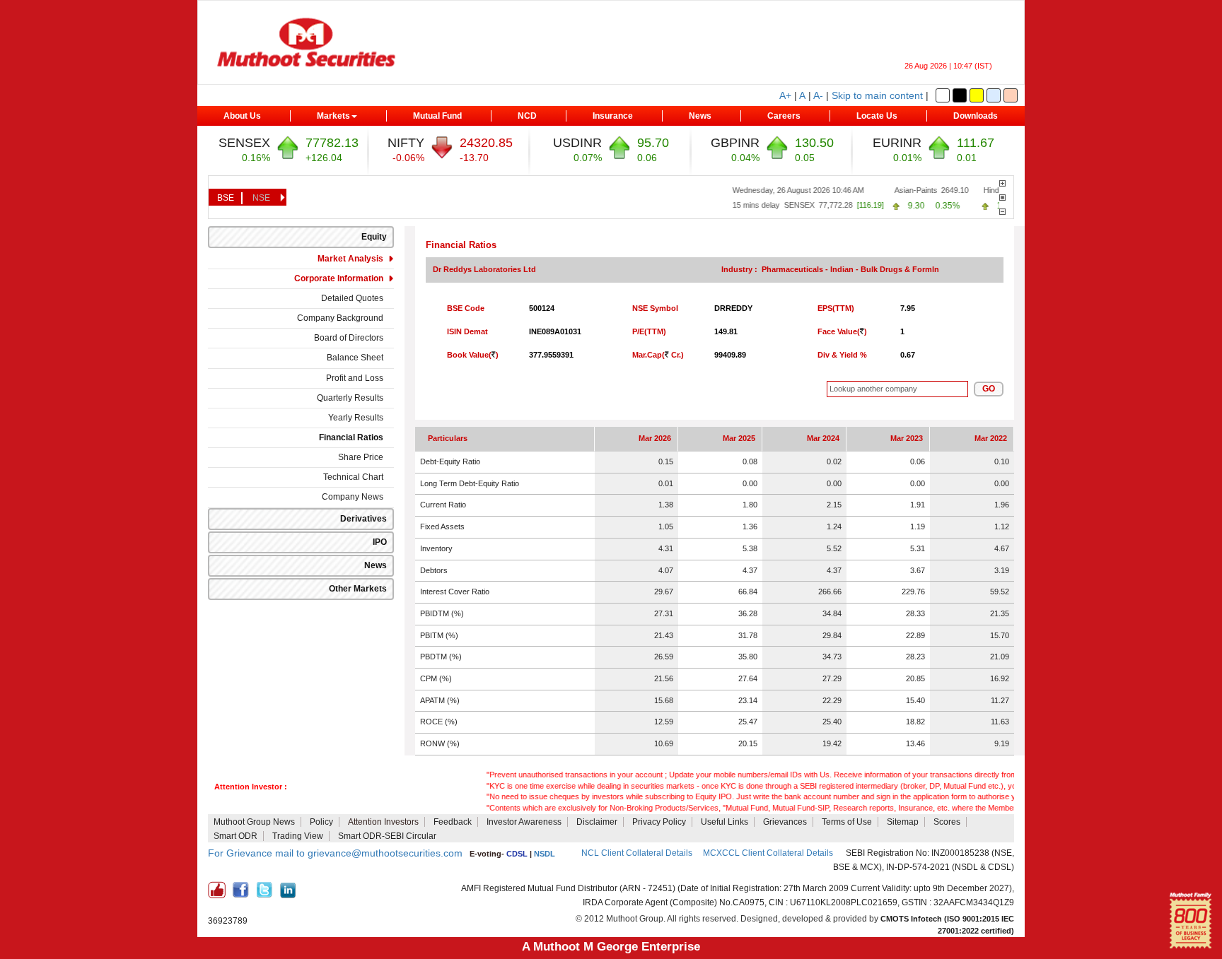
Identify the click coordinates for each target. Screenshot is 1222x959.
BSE (225, 198)
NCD (527, 116)
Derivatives (363, 519)
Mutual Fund (437, 116)
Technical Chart (353, 477)
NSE (261, 198)
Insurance (613, 116)
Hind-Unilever (991, 190)
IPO (380, 542)
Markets (333, 116)
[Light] (943, 95)
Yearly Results (355, 418)
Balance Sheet (355, 358)
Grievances (785, 822)
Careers (784, 116)
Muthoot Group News (254, 822)
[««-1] (1002, 211)
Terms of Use (847, 822)
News (700, 116)
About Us (242, 116)
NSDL (544, 853)
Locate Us (876, 116)
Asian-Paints (900, 190)
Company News (352, 497)
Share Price (360, 457)
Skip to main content (877, 95)
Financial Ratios (351, 437)
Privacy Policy (659, 822)
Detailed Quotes (352, 298)
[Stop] (1002, 197)
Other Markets (358, 589)
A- (818, 95)
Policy (321, 822)
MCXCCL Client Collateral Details (769, 853)
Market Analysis (350, 259)
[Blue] (994, 95)
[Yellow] (977, 95)
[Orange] (1010, 95)
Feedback (452, 822)
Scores (946, 822)
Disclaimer (596, 822)
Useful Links (724, 822)
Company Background (340, 318)
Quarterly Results (350, 398)
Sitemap (903, 822)
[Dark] (960, 95)
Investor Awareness (524, 822)
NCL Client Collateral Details (636, 853)
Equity (374, 237)
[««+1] (1002, 183)
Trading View (297, 836)
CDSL (517, 853)
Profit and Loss (354, 378)
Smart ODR (235, 836)
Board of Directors (348, 338)
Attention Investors (383, 822)
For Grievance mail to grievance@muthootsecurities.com (335, 853)
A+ (785, 95)
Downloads (975, 116)
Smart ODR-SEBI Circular (387, 836)
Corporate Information (338, 278)
